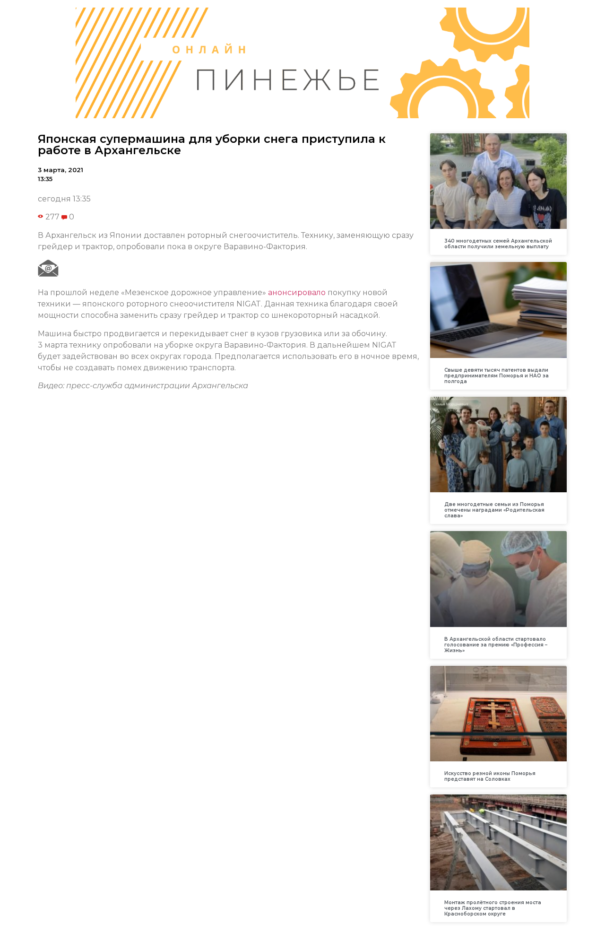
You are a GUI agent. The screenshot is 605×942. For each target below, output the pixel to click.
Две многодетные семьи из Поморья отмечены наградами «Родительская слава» (494, 510)
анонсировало (297, 292)
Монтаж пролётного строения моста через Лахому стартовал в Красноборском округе (492, 908)
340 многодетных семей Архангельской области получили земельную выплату (498, 244)
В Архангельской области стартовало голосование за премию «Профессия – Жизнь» (495, 645)
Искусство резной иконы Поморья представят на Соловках (490, 776)
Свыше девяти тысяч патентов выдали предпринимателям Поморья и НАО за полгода (496, 375)
